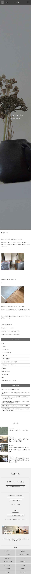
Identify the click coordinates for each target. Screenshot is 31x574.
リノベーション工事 (6, 352)
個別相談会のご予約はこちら (14, 486)
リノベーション (9, 334)
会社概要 (7, 568)
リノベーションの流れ (23, 554)
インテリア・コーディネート (9, 365)
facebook (12, 327)
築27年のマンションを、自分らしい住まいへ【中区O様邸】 (15, 393)
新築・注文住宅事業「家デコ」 (9, 380)
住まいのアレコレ (6, 371)
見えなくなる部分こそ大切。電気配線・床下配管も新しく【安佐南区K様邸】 (15, 398)
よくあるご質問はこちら (14, 515)
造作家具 (7, 554)
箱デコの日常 (16, 334)
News (3, 334)
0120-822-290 (14, 500)
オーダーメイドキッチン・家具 (9, 362)
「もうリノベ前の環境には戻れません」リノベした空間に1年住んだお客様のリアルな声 (15, 402)
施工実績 (23, 551)
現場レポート (23, 561)
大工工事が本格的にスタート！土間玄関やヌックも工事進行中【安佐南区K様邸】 (15, 410)
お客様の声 (4, 368)
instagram (3, 327)
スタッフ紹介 (7, 565)
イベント (4, 346)
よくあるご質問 (8, 561)
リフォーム (4, 355)
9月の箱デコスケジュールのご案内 (10, 389)
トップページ (7, 551)
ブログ (23, 558)
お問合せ (23, 568)
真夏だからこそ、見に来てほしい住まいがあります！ (15, 406)
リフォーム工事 (5, 358)
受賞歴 (23, 565)
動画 (3, 377)
